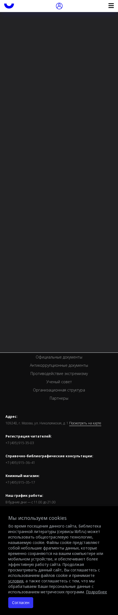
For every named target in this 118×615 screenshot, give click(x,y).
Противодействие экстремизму (59, 373)
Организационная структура (59, 390)
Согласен (20, 602)
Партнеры (59, 398)
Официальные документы (59, 357)
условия (15, 580)
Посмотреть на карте (85, 423)
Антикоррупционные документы (59, 365)
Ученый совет (59, 381)
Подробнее (96, 591)
